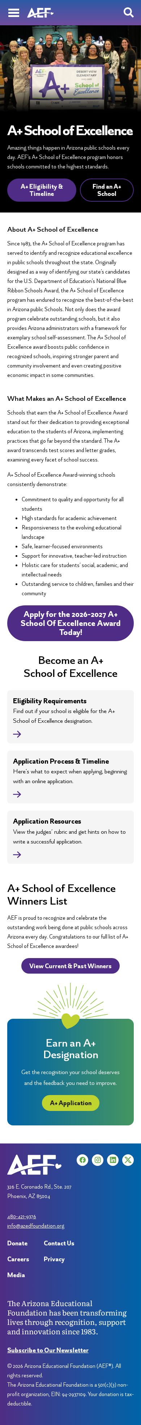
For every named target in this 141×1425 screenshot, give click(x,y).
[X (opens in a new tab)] (128, 1160)
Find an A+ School (107, 190)
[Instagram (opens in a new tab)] (97, 1160)
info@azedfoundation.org (35, 1225)
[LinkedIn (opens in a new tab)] (113, 1160)
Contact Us (59, 1243)
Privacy (54, 1259)
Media (16, 1275)
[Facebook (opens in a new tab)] (82, 1160)
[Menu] (13, 13)
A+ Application (70, 1103)
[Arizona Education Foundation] (40, 13)
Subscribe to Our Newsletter (48, 1350)
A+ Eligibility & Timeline (42, 190)
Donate (17, 1243)
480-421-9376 (21, 1216)
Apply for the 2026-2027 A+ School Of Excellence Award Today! (71, 623)
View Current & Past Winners (70, 966)
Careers (18, 1259)
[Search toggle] (129, 12)
